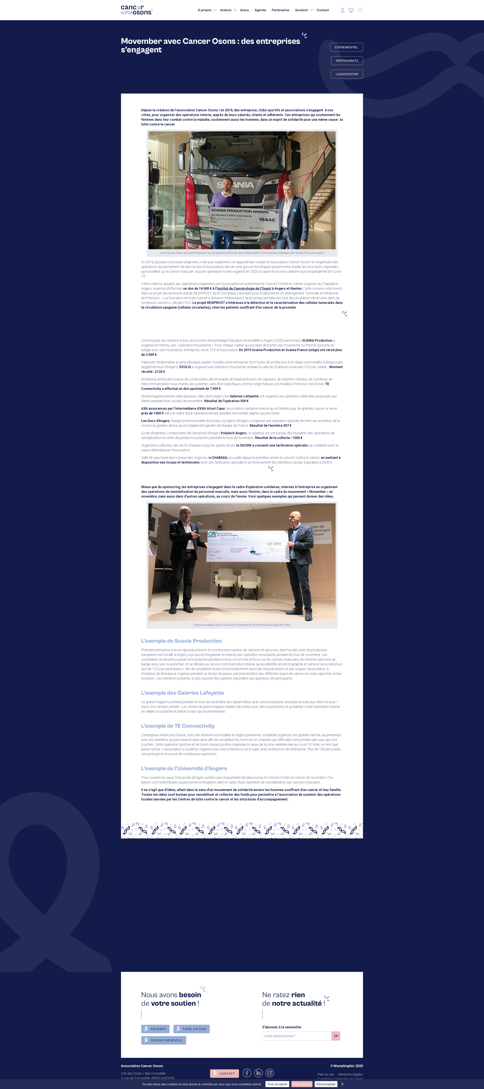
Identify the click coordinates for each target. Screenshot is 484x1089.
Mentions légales (350, 1074)
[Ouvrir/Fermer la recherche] (360, 10)
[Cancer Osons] (137, 10)
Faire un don (194, 1029)
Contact (227, 1073)
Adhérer (158, 1029)
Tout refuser (302, 1084)
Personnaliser (326, 1084)
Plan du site (325, 1074)
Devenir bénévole (166, 1040)
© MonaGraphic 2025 (346, 1066)
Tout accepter (277, 1084)
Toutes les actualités (151, 936)
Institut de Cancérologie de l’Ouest (244, 288)
